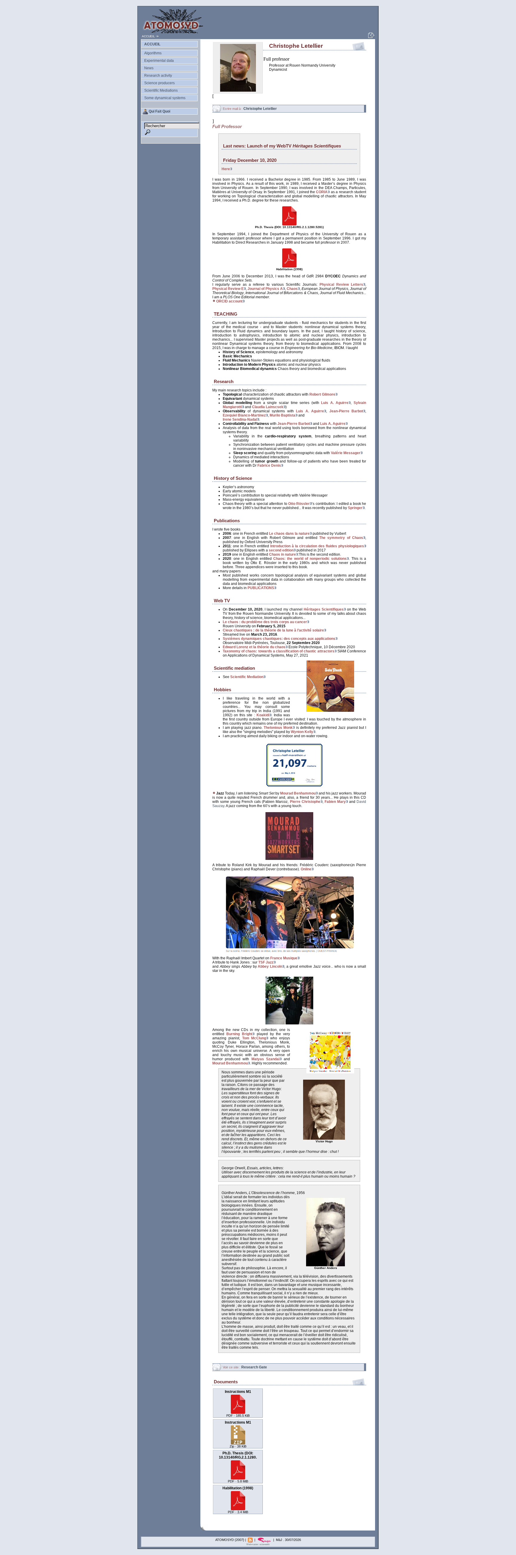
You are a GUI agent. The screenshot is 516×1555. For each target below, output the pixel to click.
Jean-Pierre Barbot (346, 411)
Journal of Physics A (265, 289)
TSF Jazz (266, 962)
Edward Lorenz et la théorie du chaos (254, 647)
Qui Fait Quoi (159, 111)
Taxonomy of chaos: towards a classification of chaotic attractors (278, 651)
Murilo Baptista (282, 415)
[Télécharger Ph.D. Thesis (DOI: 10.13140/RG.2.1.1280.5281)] (238, 1477)
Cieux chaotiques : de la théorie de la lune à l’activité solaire (273, 630)
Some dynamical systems (164, 98)
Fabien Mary (335, 802)
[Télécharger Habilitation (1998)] (238, 1508)
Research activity (158, 75)
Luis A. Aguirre (334, 403)
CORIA (322, 192)
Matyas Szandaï (265, 1059)
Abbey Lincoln (270, 966)
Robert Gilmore (322, 394)
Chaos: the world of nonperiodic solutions (310, 559)
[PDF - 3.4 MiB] (289, 266)
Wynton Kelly (302, 732)
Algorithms (153, 53)
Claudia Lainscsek (267, 407)
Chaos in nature (282, 554)
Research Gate (254, 1367)
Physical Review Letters (341, 284)
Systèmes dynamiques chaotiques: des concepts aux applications (279, 639)
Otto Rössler (299, 504)
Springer (355, 508)
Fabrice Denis (269, 465)
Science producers (159, 83)
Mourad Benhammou (298, 793)
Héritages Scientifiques (324, 609)
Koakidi (263, 715)
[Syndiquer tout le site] (251, 1540)
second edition (281, 550)
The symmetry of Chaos (341, 538)
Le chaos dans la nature (289, 533)
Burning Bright (239, 1034)
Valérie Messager (345, 453)
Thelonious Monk (278, 728)
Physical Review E (228, 289)
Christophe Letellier (260, 109)
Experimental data (159, 61)
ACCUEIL (148, 36)
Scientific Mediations (161, 90)
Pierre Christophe (305, 802)
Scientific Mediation (246, 677)
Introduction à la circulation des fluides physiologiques (317, 546)
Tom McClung (254, 1038)
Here (226, 169)
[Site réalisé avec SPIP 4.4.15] (264, 1540)
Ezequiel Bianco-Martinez (244, 415)
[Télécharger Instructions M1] (238, 1412)
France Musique (283, 958)
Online (306, 869)
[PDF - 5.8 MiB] (289, 224)
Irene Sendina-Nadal (240, 419)
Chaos (292, 289)
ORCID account (229, 301)
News (148, 68)
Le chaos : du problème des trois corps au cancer (265, 622)
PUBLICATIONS (261, 588)
